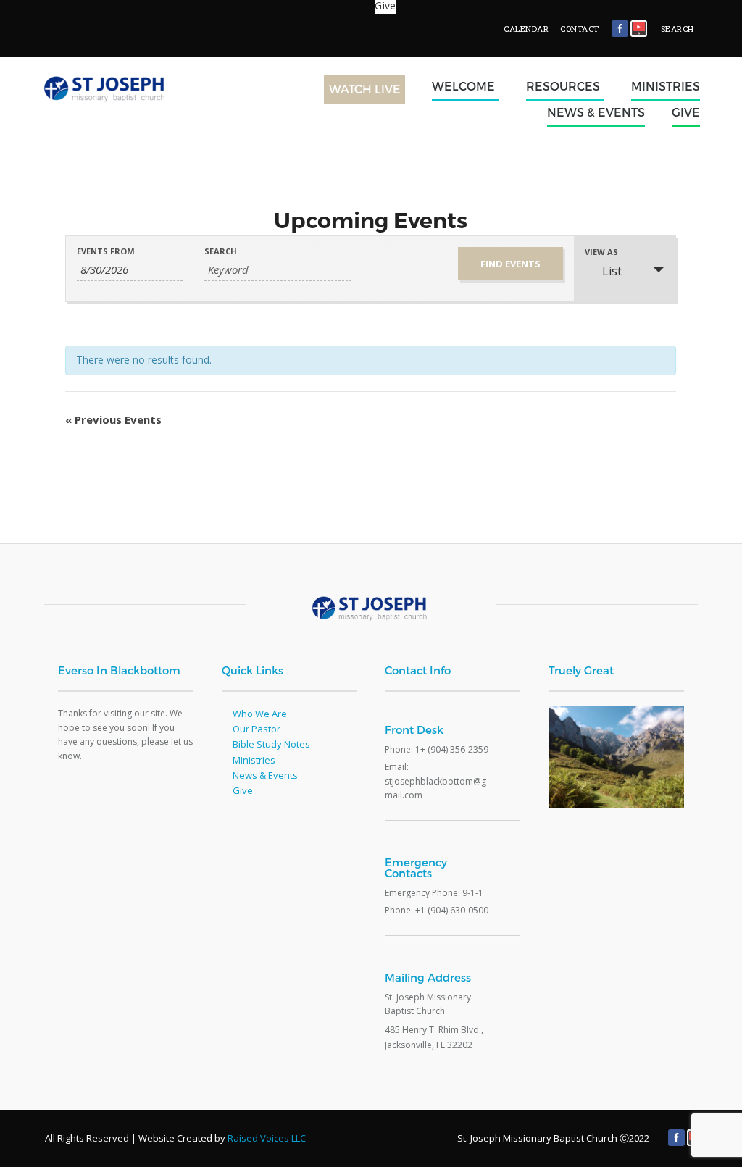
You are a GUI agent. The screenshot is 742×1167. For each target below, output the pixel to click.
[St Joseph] (114, 113)
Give (686, 112)
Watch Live (365, 89)
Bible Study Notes (271, 743)
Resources (563, 86)
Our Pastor (256, 728)
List (612, 271)
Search (220, 251)
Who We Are (260, 713)
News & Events (596, 112)
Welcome (463, 86)
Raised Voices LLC (267, 1138)
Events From (106, 251)
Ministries (665, 86)
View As (601, 252)
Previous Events (113, 419)
